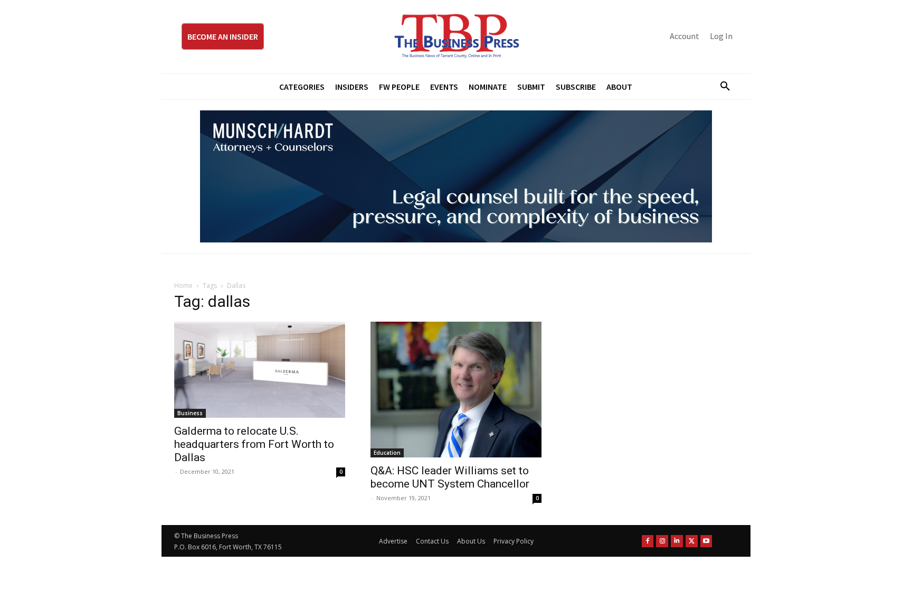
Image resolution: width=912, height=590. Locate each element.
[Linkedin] (677, 541)
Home (183, 285)
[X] (692, 541)
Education (387, 452)
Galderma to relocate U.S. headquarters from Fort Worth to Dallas (254, 444)
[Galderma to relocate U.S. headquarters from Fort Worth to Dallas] (259, 370)
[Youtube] (706, 541)
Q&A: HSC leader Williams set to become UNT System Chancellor (449, 477)
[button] (721, 86)
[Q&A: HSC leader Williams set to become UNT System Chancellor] (456, 389)
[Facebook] (648, 541)
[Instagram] (662, 541)
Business (190, 413)
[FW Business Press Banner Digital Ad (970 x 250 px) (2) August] (456, 176)
